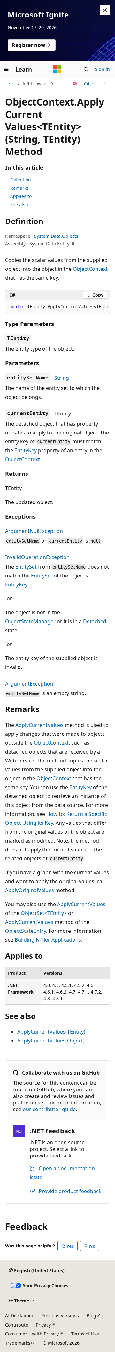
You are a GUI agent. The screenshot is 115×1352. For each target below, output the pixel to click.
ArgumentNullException (34, 531)
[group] (57, 307)
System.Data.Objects (56, 236)
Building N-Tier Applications (48, 939)
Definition (20, 180)
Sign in (102, 69)
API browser (35, 83)
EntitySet (26, 566)
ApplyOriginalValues (29, 890)
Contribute (16, 1325)
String (61, 377)
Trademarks (17, 1343)
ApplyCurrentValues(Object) (51, 1040)
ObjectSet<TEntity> (44, 913)
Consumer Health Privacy (32, 1334)
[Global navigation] (6, 69)
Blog (91, 1316)
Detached (94, 621)
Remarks (19, 188)
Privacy (43, 1325)
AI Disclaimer (19, 1316)
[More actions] (104, 84)
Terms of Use (85, 1334)
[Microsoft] (57, 69)
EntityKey (25, 450)
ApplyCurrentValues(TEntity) (51, 1031)
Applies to (21, 196)
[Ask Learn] (75, 84)
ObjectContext (90, 268)
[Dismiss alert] (105, 10)
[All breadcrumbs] (10, 84)
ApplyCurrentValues (39, 724)
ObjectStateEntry (25, 930)
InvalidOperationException (37, 557)
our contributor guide (49, 1109)
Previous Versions (60, 1316)
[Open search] (86, 69)
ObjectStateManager (30, 621)
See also (19, 204)
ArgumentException (29, 683)
